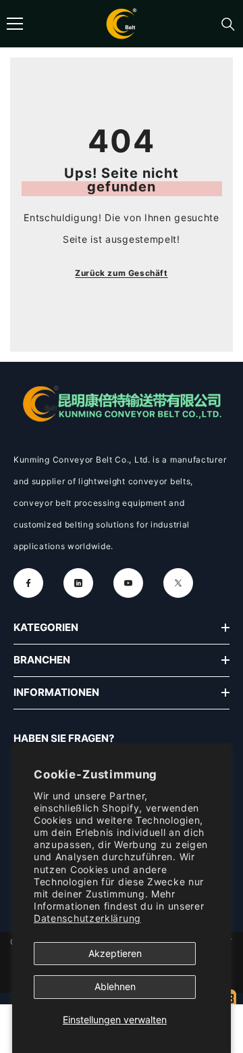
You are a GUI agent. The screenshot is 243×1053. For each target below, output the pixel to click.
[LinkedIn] (78, 583)
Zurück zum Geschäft (121, 273)
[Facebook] (28, 583)
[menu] (15, 24)
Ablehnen (115, 986)
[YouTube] (128, 583)
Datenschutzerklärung (87, 918)
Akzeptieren (115, 953)
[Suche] (228, 24)
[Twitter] (178, 583)
